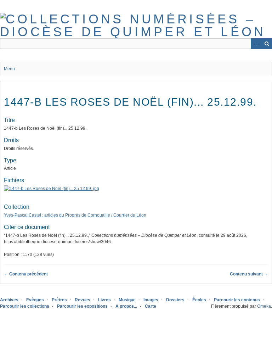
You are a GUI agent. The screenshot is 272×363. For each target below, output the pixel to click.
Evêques (35, 299)
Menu (9, 68)
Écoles (199, 299)
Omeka (264, 306)
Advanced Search (256, 43)
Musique (127, 299)
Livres (104, 299)
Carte (150, 306)
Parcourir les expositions (82, 306)
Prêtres (59, 299)
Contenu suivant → (249, 274)
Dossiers (175, 299)
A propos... (126, 306)
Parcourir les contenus (237, 299)
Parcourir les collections (24, 306)
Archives (9, 299)
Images (150, 299)
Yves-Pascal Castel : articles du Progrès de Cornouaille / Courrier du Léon (75, 215)
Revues (82, 299)
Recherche (266, 43)
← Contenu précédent (26, 274)
